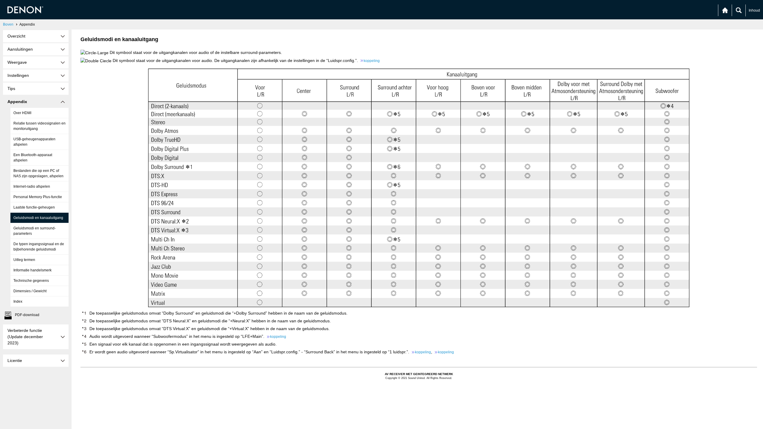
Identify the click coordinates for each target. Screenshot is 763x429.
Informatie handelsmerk (32, 270)
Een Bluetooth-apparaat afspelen (32, 157)
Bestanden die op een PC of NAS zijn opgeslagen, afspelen (38, 173)
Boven (8, 24)
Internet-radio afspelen (31, 186)
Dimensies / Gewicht (29, 291)
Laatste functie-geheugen (34, 207)
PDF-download (27, 315)
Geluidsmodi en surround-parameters (34, 231)
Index (17, 301)
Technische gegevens (31, 281)
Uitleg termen (24, 260)
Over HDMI (22, 113)
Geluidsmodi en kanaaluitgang (38, 218)
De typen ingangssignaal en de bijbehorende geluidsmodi (38, 246)
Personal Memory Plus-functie (37, 197)
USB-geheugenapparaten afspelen (34, 142)
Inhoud (754, 10)
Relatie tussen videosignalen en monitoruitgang (39, 126)
